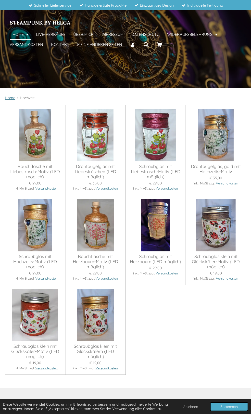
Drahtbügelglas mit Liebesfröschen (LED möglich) (95, 171)
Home (10, 97)
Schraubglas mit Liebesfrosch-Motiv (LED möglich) (155, 171)
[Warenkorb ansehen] (159, 45)
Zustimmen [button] (229, 406)
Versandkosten (46, 188)
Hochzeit (27, 97)
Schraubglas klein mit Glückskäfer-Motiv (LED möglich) (216, 261)
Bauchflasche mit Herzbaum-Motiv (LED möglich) (95, 261)
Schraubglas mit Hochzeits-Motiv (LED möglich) (35, 261)
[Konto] (132, 45)
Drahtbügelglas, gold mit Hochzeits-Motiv (216, 169)
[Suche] (145, 45)
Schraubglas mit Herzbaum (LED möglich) (155, 259)
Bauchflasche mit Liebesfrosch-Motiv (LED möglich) (35, 171)
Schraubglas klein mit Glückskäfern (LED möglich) (95, 351)
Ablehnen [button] (190, 406)
